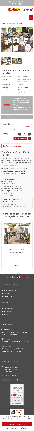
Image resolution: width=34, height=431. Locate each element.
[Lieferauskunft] (21, 4)
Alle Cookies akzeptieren (17, 424)
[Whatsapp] (11, 1)
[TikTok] (16, 1)
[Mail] (25, 1)
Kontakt (7, 315)
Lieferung (7, 293)
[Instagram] (13, 1)
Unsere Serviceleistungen (10, 285)
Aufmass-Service (9, 296)
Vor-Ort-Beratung (10, 290)
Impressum (7, 312)
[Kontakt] (18, 4)
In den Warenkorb (21, 138)
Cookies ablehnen (11, 428)
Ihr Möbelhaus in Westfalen (11, 362)
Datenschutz (8, 309)
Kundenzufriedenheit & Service (12, 380)
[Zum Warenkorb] (31, 10)
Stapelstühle (15, 171)
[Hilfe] (12, 4)
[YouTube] (19, 1)
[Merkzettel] (30, 223)
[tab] (17, 203)
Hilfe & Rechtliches (8, 303)
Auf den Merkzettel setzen (12, 146)
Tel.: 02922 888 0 (10, 375)
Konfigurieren (24, 428)
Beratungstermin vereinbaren (17, 117)
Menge (6, 134)
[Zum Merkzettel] (28, 10)
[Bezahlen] (15, 4)
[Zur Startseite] (4, 24)
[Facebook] (8, 1)
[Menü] (23, 410)
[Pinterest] (22, 1)
